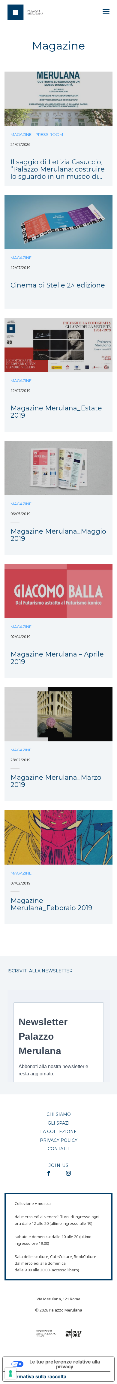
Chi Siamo (58, 1114)
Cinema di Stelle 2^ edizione (57, 285)
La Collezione (58, 1131)
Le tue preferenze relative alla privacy (64, 1364)
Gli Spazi (59, 1123)
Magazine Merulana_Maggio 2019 (58, 535)
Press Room (49, 134)
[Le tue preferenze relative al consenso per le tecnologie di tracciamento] (10, 1373)
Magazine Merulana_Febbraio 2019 (51, 904)
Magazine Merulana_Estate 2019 (56, 412)
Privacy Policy (58, 1140)
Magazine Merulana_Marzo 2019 (55, 781)
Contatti (59, 1148)
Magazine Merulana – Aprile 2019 (57, 658)
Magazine (21, 134)
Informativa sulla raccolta (37, 1376)
